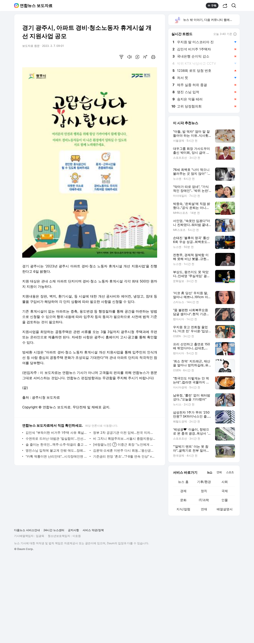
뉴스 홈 (183, 482)
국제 (224, 491)
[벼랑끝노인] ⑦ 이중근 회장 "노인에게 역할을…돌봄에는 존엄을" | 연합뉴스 (124, 444)
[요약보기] (121, 57)
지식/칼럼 (183, 509)
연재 (204, 509)
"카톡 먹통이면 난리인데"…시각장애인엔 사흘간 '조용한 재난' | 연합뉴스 (57, 456)
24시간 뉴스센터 (53, 530)
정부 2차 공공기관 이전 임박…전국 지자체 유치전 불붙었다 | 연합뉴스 (124, 433)
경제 (183, 491)
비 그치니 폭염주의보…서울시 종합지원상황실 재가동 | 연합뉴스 (124, 439)
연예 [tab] (219, 472)
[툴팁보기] (235, 34)
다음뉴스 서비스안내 (27, 530)
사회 (224, 482)
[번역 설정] (137, 57)
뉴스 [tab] (209, 472)
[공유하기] (225, 5)
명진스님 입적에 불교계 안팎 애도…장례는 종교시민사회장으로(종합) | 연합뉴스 (57, 450)
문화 (183, 500)
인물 (224, 500)
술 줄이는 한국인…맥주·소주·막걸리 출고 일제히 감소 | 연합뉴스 (57, 444)
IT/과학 (204, 500)
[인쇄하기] (153, 57)
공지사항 (73, 530)
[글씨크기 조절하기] (145, 57)
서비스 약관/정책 (93, 530)
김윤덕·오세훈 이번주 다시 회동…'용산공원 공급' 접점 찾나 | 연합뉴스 (124, 450)
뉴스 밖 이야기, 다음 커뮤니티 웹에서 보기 (211, 20)
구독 (213, 5)
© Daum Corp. (24, 549)
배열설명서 (225, 509)
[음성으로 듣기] (129, 57)
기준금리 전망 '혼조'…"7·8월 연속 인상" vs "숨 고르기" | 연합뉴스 (124, 456)
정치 (204, 491)
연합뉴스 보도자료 (36, 6)
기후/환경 (204, 482)
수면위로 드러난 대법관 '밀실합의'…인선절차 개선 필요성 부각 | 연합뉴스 (57, 439)
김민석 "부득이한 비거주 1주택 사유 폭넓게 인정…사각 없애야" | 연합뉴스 (57, 433)
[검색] (235, 5)
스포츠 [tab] (230, 472)
